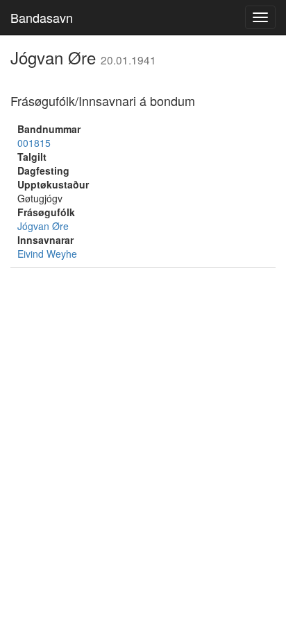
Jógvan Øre (43, 226)
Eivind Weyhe (47, 254)
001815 (34, 143)
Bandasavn (41, 17)
